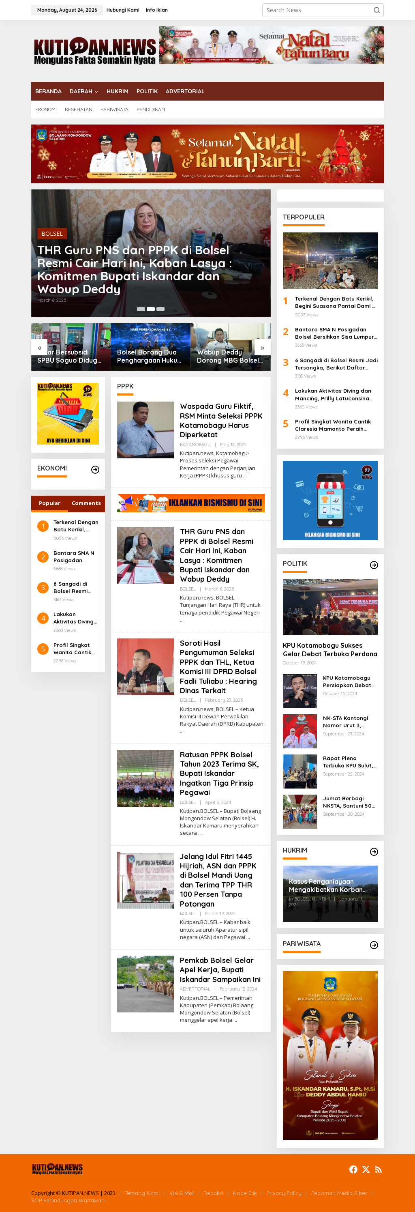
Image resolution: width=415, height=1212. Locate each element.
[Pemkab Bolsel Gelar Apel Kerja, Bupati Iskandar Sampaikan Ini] (235, 1019)
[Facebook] (353, 1169)
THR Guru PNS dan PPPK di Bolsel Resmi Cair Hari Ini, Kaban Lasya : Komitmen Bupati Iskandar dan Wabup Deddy (134, 269)
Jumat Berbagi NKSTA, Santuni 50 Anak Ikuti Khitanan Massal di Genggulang (348, 802)
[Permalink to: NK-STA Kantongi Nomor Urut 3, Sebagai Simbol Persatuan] (300, 731)
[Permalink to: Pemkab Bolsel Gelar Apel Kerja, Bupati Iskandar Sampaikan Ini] (145, 983)
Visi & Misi (181, 1193)
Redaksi (213, 1193)
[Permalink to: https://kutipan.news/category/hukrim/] (374, 852)
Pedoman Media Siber (339, 1193)
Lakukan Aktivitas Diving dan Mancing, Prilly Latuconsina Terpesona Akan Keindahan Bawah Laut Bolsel (74, 618)
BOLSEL (52, 233)
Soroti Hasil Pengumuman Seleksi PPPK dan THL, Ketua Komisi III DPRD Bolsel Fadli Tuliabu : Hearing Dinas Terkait (218, 666)
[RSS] (378, 1169)
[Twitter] (366, 1169)
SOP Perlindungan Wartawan (68, 1200)
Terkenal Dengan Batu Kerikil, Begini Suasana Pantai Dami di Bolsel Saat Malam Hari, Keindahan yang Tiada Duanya (75, 526)
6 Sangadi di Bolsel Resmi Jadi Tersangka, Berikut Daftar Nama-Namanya (75, 587)
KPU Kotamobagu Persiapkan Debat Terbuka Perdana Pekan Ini (347, 682)
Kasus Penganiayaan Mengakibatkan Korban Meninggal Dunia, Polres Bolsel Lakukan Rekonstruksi (327, 885)
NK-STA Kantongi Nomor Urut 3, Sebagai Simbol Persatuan (345, 722)
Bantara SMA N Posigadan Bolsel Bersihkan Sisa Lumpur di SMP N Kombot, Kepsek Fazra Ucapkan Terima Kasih (75, 557)
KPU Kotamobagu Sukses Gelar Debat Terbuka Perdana (330, 649)
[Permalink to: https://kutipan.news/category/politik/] (374, 565)
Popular (49, 503)
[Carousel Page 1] (141, 309)
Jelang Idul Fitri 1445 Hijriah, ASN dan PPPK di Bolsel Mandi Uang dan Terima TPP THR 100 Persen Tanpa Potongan (218, 880)
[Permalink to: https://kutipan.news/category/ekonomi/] (95, 470)
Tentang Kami (142, 1193)
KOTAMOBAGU (195, 444)
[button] (377, 10)
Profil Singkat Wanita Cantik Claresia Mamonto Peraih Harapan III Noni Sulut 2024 (75, 649)
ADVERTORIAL (195, 989)
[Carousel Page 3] (160, 309)
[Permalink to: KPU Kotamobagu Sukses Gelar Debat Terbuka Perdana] (330, 607)
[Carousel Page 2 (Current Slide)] (151, 309)
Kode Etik (245, 1193)
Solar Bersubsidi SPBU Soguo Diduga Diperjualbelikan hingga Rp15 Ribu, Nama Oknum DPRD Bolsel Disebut (69, 356)
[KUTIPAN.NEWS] (95, 50)
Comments (86, 503)
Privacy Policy (284, 1193)
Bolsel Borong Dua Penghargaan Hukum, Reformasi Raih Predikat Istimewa (150, 356)
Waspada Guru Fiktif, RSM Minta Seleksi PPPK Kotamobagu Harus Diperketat (221, 420)
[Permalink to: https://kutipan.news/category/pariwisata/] (374, 945)
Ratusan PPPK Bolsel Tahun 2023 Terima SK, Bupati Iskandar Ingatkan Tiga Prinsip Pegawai (219, 773)
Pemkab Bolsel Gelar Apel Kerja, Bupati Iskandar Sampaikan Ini (220, 970)
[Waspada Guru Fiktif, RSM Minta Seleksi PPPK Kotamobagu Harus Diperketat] (245, 475)
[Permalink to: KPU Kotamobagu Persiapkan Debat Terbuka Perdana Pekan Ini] (300, 690)
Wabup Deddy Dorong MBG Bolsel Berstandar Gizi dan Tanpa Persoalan (228, 356)
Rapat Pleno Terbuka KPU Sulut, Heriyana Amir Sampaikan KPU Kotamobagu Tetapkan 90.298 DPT (348, 762)
